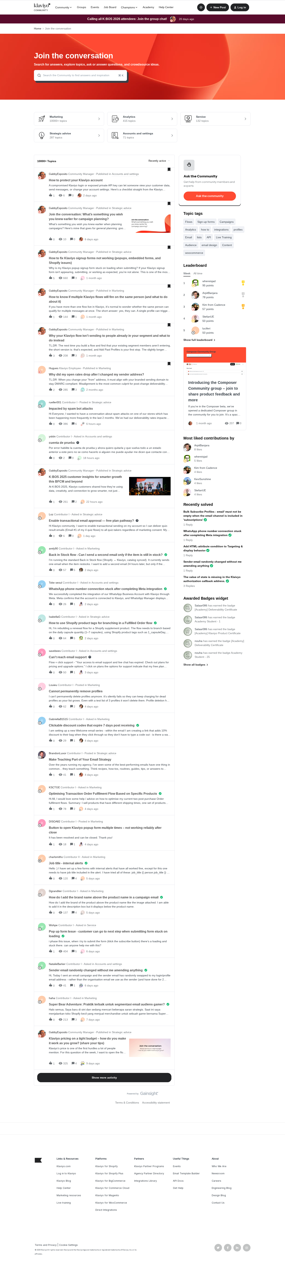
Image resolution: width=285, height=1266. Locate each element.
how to (205, 229)
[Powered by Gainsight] (142, 1095)
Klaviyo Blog (64, 1180)
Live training (64, 1202)
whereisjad (209, 281)
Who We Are (219, 1166)
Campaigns (227, 221)
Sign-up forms (206, 221)
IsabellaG (54, 616)
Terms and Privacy (46, 1245)
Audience (191, 245)
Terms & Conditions (127, 1102)
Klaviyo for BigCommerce (110, 1180)
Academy (148, 7)
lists (199, 237)
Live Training (224, 237)
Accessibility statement (156, 1102)
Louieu (53, 685)
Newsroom (218, 1173)
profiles (238, 229)
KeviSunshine (202, 479)
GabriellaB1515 (58, 719)
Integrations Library (145, 1180)
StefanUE (208, 316)
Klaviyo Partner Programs (149, 1166)
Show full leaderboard (197, 339)
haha (52, 998)
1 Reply (188, 524)
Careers (216, 1180)
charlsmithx (56, 856)
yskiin (52, 436)
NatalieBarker (57, 963)
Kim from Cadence (213, 304)
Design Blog (219, 1195)
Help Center (166, 7)
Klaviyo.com (64, 1166)
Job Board (110, 7)
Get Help (178, 1188)
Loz (51, 514)
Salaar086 (201, 605)
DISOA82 (54, 821)
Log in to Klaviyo (66, 1173)
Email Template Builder (186, 1173)
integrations (221, 229)
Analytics (190, 229)
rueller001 (55, 402)
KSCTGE (54, 787)
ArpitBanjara (210, 292)
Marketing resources (69, 1195)
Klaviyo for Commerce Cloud (112, 1188)
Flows (188, 221)
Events (95, 7)
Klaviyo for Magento (107, 1195)
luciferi (206, 328)
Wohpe (53, 925)
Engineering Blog (221, 1188)
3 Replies (189, 585)
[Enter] (37, 75)
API (209, 237)
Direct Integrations (106, 1209)
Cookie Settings (68, 1245)
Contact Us (218, 1202)
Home (37, 28)
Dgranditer (55, 891)
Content (227, 245)
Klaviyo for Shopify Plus (109, 1173)
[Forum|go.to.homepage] (42, 7)
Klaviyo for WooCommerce (111, 1202)
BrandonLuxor (57, 753)
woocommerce (194, 252)
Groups (81, 7)
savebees (55, 650)
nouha (198, 640)
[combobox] (80, 75)
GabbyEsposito (58, 173)
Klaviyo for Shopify (106, 1166)
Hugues (53, 368)
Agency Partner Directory (149, 1173)
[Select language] (201, 7)
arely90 (53, 548)
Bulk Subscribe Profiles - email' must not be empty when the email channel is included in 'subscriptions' (213, 515)
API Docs (178, 1180)
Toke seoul (55, 582)
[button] (217, 7)
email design (209, 245)
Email (188, 237)
